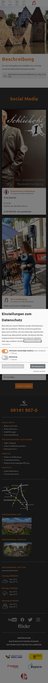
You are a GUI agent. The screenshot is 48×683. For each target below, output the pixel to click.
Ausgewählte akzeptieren (13, 366)
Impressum (6, 344)
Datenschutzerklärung (32, 341)
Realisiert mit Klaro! (39, 371)
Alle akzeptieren (37, 366)
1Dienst (13, 353)
